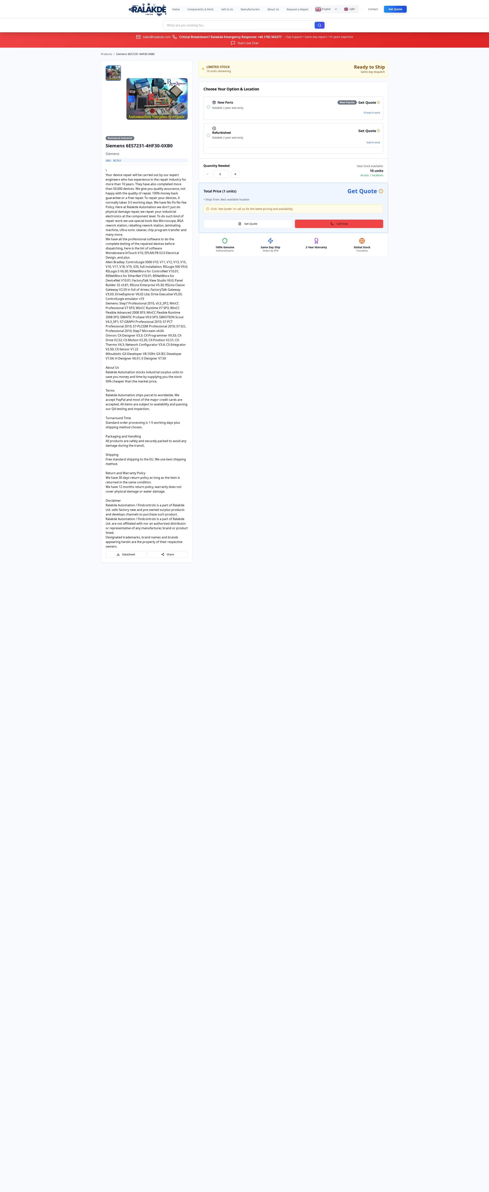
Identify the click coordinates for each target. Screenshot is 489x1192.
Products (106, 54)
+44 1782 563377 (270, 37)
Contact (373, 9)
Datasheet (128, 554)
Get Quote (395, 9)
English (326, 8)
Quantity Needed (216, 166)
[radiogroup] (293, 125)
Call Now (342, 224)
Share (170, 554)
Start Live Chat (248, 43)
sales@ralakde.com (157, 37)
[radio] (208, 107)
